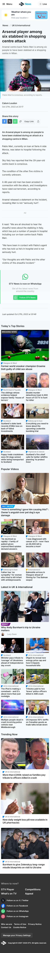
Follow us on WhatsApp (18, 911)
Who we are (6, 924)
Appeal (29, 893)
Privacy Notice (34, 924)
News (5, 25)
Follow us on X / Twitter (18, 900)
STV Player (7, 889)
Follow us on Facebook (17, 906)
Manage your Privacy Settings (17, 935)
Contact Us (6, 927)
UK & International (21, 25)
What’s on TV (9, 893)
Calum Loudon (9, 103)
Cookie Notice (19, 927)
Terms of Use (20, 924)
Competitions (33, 889)
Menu (9, 4)
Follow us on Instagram (17, 916)
